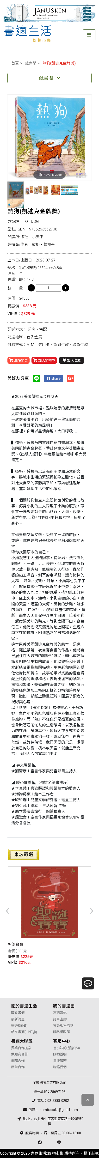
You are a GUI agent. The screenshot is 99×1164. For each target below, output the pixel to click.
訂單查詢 (60, 1019)
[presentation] (7, 910)
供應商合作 (19, 1054)
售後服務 (60, 1061)
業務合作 (18, 1061)
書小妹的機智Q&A (66, 1048)
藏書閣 (31, 63)
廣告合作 (18, 1067)
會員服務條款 (63, 1026)
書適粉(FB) (19, 1026)
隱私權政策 (61, 1032)
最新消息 (18, 1019)
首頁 (15, 63)
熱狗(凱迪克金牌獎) (59, 63)
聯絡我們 (60, 1067)
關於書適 (18, 1013)
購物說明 (60, 1054)
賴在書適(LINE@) (24, 1032)
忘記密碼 (60, 1013)
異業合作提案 (21, 1048)
